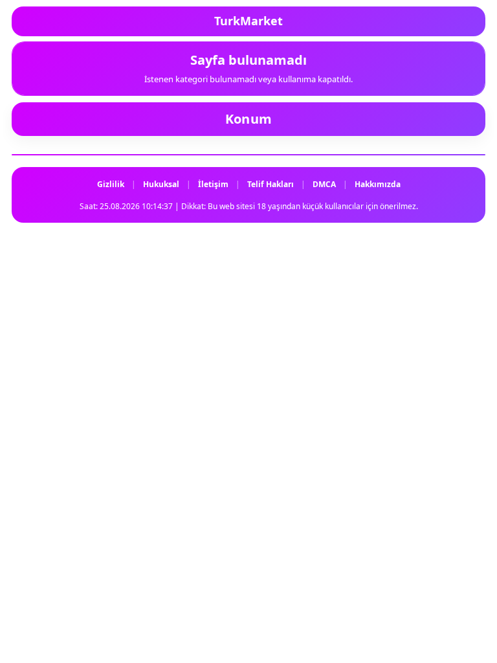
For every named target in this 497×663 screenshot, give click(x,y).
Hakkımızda (378, 184)
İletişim (213, 184)
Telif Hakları (270, 184)
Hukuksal (161, 184)
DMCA (324, 184)
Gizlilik (110, 184)
